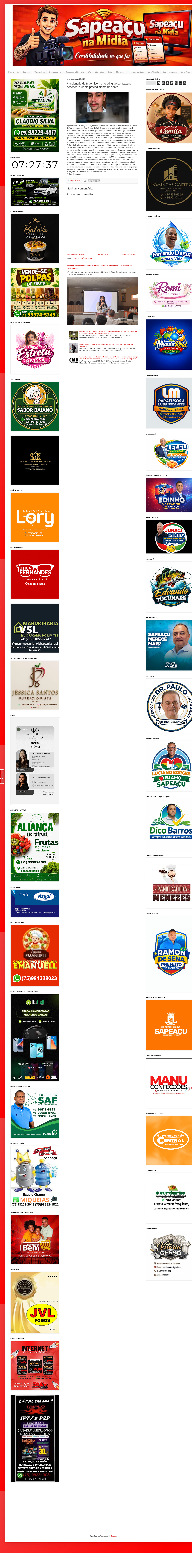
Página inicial (13, 72)
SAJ (89, 72)
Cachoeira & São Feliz (74, 72)
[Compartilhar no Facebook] (96, 180)
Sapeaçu (26, 72)
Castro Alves (39, 72)
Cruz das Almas (55, 72)
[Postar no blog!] (91, 180)
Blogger (113, 1536)
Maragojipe (121, 72)
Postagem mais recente (75, 254)
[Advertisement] (34, 1505)
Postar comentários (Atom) (82, 258)
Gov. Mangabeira (170, 72)
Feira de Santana (136, 72)
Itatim (110, 72)
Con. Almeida (153, 72)
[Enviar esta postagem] (84, 180)
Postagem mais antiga (129, 254)
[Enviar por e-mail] (89, 180)
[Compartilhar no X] (94, 180)
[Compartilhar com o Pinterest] (99, 180)
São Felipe (99, 72)
